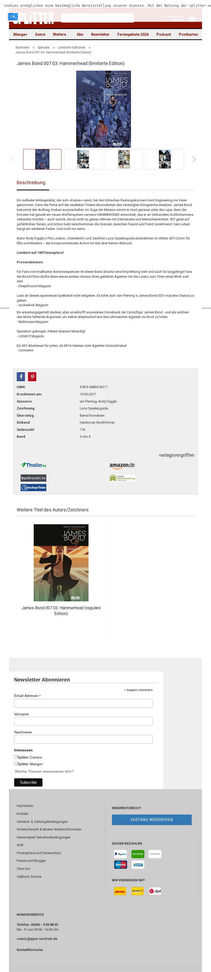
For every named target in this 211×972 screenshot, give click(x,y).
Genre (40, 34)
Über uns (23, 869)
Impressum (25, 806)
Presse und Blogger (31, 861)
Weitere (59, 34)
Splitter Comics (29, 757)
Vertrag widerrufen (151, 820)
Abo (80, 34)
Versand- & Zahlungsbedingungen (42, 822)
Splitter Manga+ (30, 764)
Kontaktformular (30, 950)
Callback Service (29, 876)
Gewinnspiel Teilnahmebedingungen (44, 837)
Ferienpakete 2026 (133, 34)
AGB (20, 845)
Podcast (163, 34)
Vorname (21, 714)
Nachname (23, 732)
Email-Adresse (27, 695)
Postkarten (188, 34)
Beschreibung (31, 182)
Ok (13, 16)
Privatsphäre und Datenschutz (39, 853)
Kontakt (22, 814)
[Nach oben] (197, 964)
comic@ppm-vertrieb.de (37, 939)
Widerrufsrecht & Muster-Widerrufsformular (49, 829)
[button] (21, 376)
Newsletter (100, 34)
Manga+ (20, 34)
